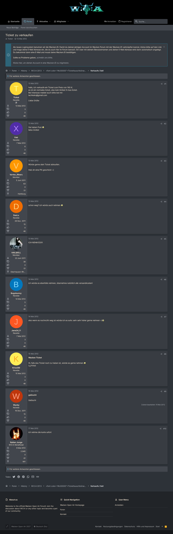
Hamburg (22, 194)
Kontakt (63, 514)
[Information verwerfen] (163, 47)
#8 (165, 354)
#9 (165, 391)
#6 (165, 279)
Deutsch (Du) (41, 526)
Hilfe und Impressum (145, 526)
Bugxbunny (16, 293)
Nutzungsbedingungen (113, 526)
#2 (165, 124)
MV (24, 461)
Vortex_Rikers (16, 174)
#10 (164, 429)
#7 (165, 317)
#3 (165, 161)
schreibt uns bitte (44, 57)
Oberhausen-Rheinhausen (22, 272)
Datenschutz (129, 526)
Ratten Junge (16, 442)
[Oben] (162, 526)
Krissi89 (16, 368)
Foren (62, 509)
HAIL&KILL (16, 252)
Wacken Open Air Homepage (72, 505)
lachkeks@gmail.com (37, 95)
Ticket (10, 39)
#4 (165, 202)
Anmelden (119, 505)
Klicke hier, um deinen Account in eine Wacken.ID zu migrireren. (41, 63)
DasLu (16, 215)
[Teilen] (161, 84)
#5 (165, 239)
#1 (165, 84)
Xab (16, 137)
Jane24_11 (16, 330)
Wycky (16, 405)
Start (158, 526)
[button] (50, 21)
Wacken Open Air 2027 (21, 526)
